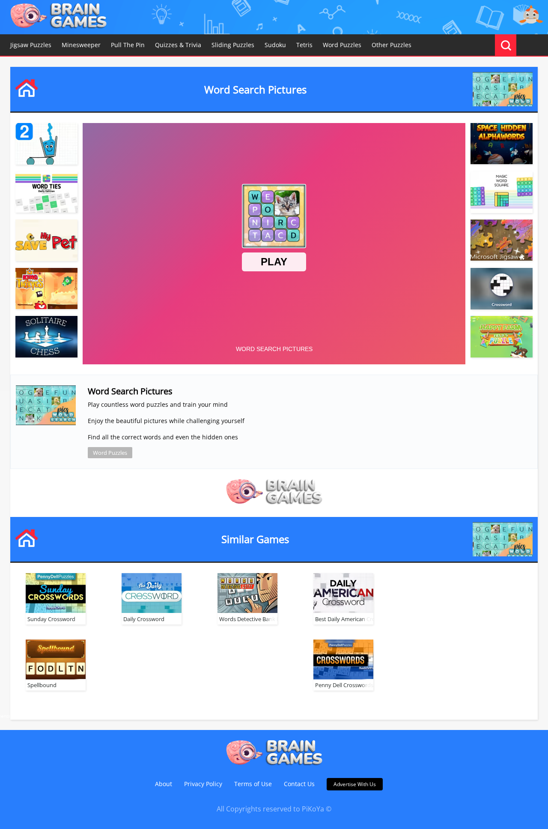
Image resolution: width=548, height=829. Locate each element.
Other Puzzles (391, 45)
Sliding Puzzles (232, 45)
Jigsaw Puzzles (30, 45)
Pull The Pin (128, 45)
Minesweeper (81, 45)
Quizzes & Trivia (178, 45)
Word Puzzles (342, 45)
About (163, 784)
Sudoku (275, 45)
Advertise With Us (355, 784)
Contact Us (299, 784)
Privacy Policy (203, 784)
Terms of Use (253, 784)
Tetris (304, 45)
